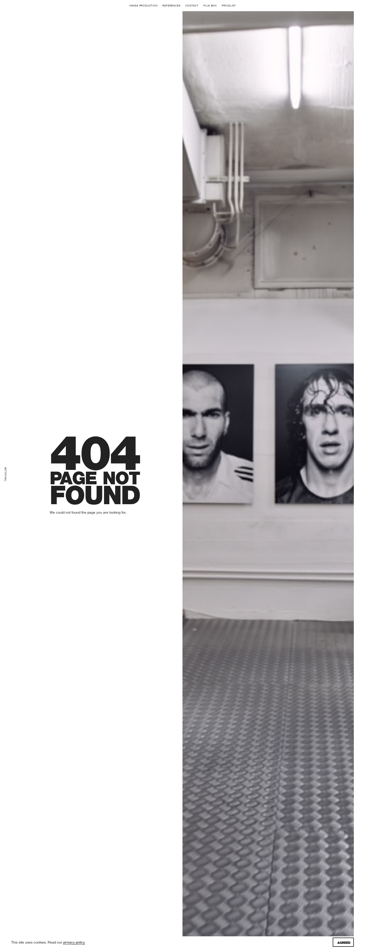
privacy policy (74, 942)
